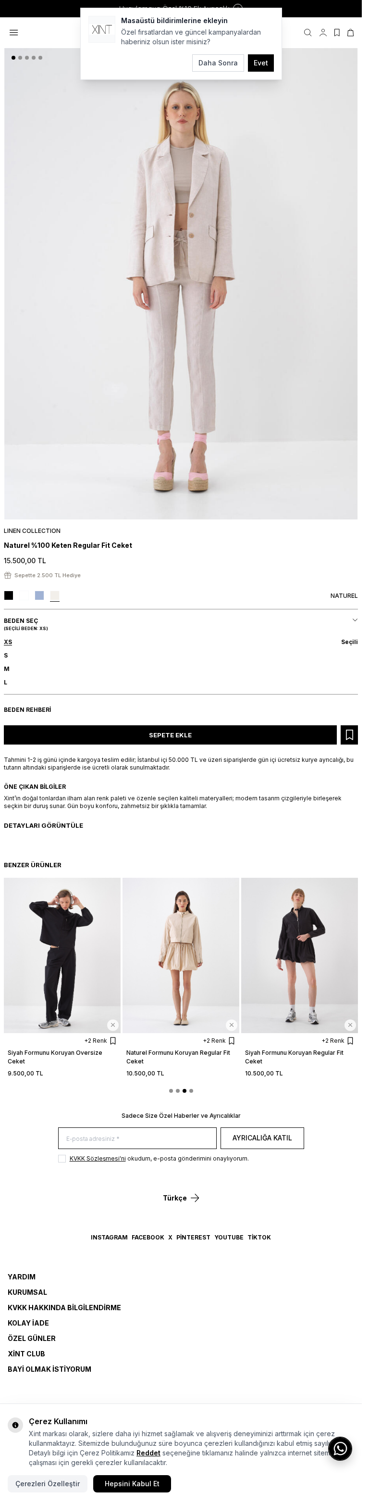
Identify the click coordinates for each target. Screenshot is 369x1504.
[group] (181, 283)
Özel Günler (32, 1338)
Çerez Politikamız (107, 1453)
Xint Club (26, 1354)
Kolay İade (28, 1323)
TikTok (259, 1237)
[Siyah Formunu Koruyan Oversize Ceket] (62, 955)
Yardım (22, 1277)
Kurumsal (27, 1292)
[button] (13, 58)
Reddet (148, 1453)
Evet (261, 63)
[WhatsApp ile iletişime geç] (340, 1449)
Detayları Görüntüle (43, 825)
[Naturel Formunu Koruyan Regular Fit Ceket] (181, 955)
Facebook (148, 1237)
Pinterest (193, 1237)
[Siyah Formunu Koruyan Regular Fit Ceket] (299, 955)
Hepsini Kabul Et (132, 1483)
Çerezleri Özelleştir (47, 1483)
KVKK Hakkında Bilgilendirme (64, 1307)
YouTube (229, 1237)
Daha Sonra (218, 63)
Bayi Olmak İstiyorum (49, 1369)
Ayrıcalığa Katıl (262, 1138)
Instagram (109, 1237)
